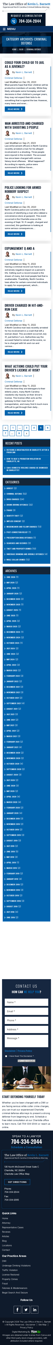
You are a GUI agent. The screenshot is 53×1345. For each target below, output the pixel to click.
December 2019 (13, 818)
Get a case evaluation (26, 1061)
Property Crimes (10, 1279)
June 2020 (11, 785)
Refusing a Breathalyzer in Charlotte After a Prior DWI (28, 451)
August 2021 (12, 709)
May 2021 (10, 725)
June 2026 (11, 577)
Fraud (9, 510)
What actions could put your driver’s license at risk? (26, 368)
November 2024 (13, 637)
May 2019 (10, 857)
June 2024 (11, 654)
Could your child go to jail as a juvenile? (24, 64)
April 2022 (11, 665)
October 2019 (13, 829)
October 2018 (13, 895)
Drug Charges (13, 499)
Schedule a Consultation (26, 1147)
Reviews (6, 1231)
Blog (4, 1240)
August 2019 (12, 840)
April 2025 (11, 621)
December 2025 (13, 599)
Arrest (10, 488)
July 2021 (10, 714)
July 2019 (10, 846)
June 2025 (11, 615)
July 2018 (10, 912)
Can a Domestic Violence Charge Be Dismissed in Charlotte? (27, 469)
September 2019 (14, 835)
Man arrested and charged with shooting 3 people (24, 125)
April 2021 (11, 731)
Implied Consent (14, 521)
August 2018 (12, 906)
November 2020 (13, 758)
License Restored (10, 1274)
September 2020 (14, 769)
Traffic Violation (10, 1270)
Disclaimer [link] (30, 1324)
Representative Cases (13, 1227)
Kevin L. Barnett (24, 72)
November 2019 (13, 824)
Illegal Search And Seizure (15, 1292)
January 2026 (12, 593)
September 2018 (14, 901)
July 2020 (11, 780)
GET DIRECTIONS (17, 1182)
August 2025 (12, 610)
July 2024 (11, 648)
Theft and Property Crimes (19, 548)
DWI (4, 1261)
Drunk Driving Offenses (17, 505)
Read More (14, 109)
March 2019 (12, 868)
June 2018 (11, 917)
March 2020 (12, 802)
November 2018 (13, 890)
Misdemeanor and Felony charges (22, 526)
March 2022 (12, 670)
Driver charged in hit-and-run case (24, 307)
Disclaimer (10, 1050)
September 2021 (14, 703)
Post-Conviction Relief (17, 532)
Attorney (6, 1222)
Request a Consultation (26, 15)
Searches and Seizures (17, 543)
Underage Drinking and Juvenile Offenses (25, 554)
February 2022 (13, 676)
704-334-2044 (30, 21)
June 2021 (11, 720)
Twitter (26, 1309)
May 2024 (11, 659)
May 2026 (11, 582)
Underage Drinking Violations (16, 1265)
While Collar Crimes (16, 559)
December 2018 (13, 884)
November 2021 (13, 692)
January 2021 (12, 747)
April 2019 (11, 862)
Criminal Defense (13, 78)
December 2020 (13, 752)
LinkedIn (34, 1309)
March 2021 (12, 736)
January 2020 (12, 813)
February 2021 (13, 741)
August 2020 (12, 774)
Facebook (17, 1309)
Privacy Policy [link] (26, 1327)
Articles (5, 1236)
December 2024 (13, 632)
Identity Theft (13, 515)
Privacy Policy (25, 1050)
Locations (7, 1245)
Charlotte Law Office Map (16, 1174)
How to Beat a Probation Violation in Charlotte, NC (24, 460)
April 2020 (11, 796)
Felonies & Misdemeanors (14, 1288)
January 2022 (12, 681)
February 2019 (13, 873)
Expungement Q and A (20, 248)
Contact (6, 1250)
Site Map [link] (42, 1324)
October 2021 (13, 698)
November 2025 (13, 604)
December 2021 (13, 687)
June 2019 (11, 851)
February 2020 (13, 807)
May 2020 (11, 791)
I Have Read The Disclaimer (21, 1056)
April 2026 (11, 588)
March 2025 (12, 626)
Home (5, 1218)
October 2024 (13, 643)
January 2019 (12, 879)
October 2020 (13, 763)
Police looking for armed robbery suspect (23, 189)
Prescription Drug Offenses (20, 537)
